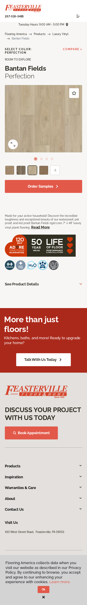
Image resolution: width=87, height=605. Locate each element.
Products (40, 34)
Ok (44, 589)
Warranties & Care (20, 488)
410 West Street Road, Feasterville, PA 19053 (34, 532)
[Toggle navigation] (78, 16)
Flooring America (16, 34)
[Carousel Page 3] (47, 159)
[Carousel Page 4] (52, 159)
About (10, 499)
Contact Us (14, 509)
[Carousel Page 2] (41, 159)
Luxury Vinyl (60, 34)
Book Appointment (34, 433)
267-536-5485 (14, 16)
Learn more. (60, 582)
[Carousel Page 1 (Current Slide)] (35, 159)
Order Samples (40, 186)
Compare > (72, 49)
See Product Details (22, 284)
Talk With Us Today (40, 359)
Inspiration (14, 477)
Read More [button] (40, 227)
